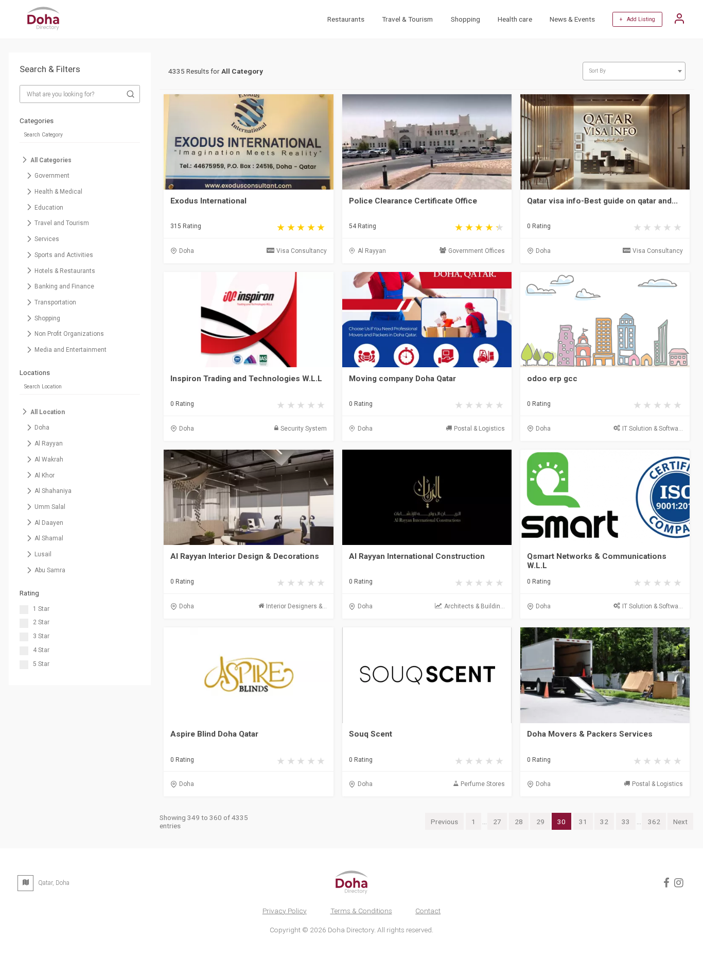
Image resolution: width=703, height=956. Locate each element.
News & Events (572, 19)
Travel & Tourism (407, 19)
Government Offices (476, 250)
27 (497, 821)
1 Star (41, 608)
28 (519, 821)
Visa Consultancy (301, 250)
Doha (186, 250)
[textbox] (633, 71)
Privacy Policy (284, 911)
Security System (303, 428)
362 (654, 821)
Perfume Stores (483, 784)
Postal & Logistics (479, 428)
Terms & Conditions (361, 911)
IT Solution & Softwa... (652, 428)
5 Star (41, 664)
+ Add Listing (637, 19)
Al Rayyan (372, 250)
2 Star (41, 622)
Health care (515, 19)
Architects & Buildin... (474, 606)
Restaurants (345, 19)
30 (561, 821)
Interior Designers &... (296, 606)
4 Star (41, 650)
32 (604, 821)
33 (626, 821)
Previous (444, 821)
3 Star (41, 636)
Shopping (465, 19)
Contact (428, 911)
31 (583, 821)
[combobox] (634, 71)
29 (540, 821)
